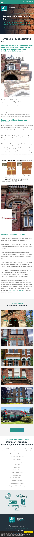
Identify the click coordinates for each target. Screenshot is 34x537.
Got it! (28, 532)
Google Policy (24, 528)
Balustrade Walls (17, 475)
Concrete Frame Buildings (17, 483)
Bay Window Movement (17, 470)
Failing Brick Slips (17, 480)
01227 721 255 (12, 290)
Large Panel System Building (17, 486)
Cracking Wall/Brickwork (17, 456)
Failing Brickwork (17, 459)
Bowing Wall (17, 467)
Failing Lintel (17, 464)
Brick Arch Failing (17, 462)
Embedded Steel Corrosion (17, 478)
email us (20, 290)
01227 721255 (28, 1)
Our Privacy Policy (16, 533)
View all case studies (17, 430)
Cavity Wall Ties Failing (17, 472)
